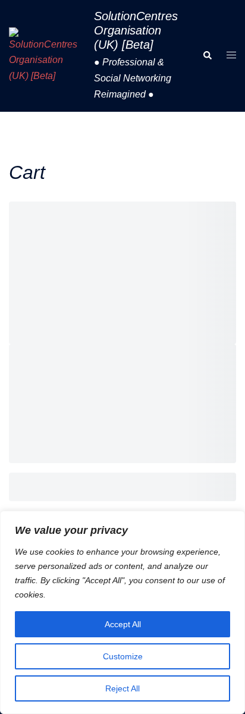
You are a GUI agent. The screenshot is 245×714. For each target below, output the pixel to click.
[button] (207, 56)
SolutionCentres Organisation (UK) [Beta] (136, 30)
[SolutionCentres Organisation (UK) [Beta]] (47, 56)
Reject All (122, 688)
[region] (122, 612)
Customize (123, 656)
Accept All (123, 624)
